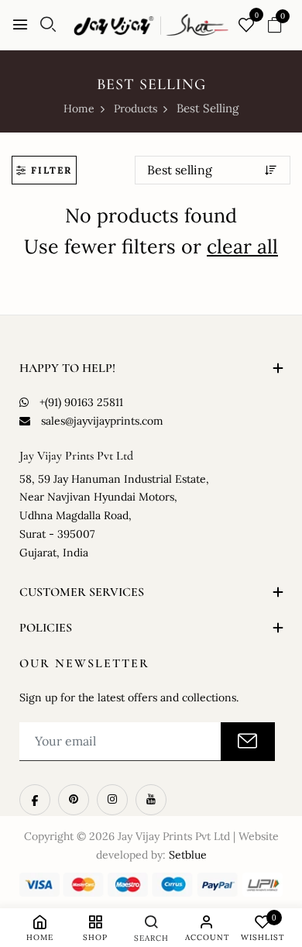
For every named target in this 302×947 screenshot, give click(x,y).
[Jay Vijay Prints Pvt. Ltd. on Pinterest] (73, 799)
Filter (51, 170)
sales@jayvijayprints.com (102, 421)
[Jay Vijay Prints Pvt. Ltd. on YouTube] (151, 799)
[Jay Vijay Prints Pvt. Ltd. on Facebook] (34, 799)
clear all (242, 246)
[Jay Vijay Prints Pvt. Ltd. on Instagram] (112, 799)
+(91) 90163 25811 (81, 402)
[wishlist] (246, 26)
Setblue (188, 855)
